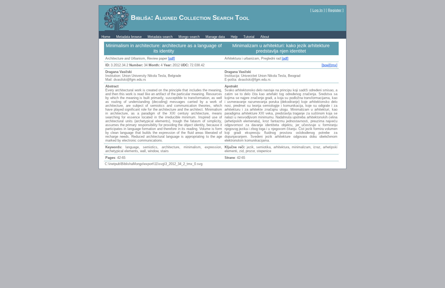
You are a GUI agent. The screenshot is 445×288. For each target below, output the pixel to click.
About (264, 37)
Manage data (215, 37)
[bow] (326, 65)
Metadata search (160, 37)
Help (234, 37)
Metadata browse (129, 37)
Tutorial (248, 37)
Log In (317, 10)
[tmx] (333, 65)
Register (334, 10)
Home (105, 37)
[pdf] (171, 58)
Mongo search (189, 37)
